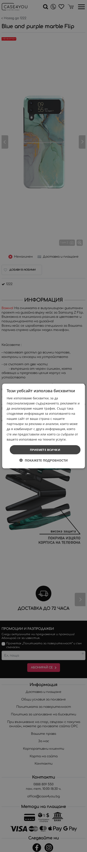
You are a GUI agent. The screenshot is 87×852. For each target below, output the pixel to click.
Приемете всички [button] (45, 450)
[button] (43, 460)
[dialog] (43, 426)
